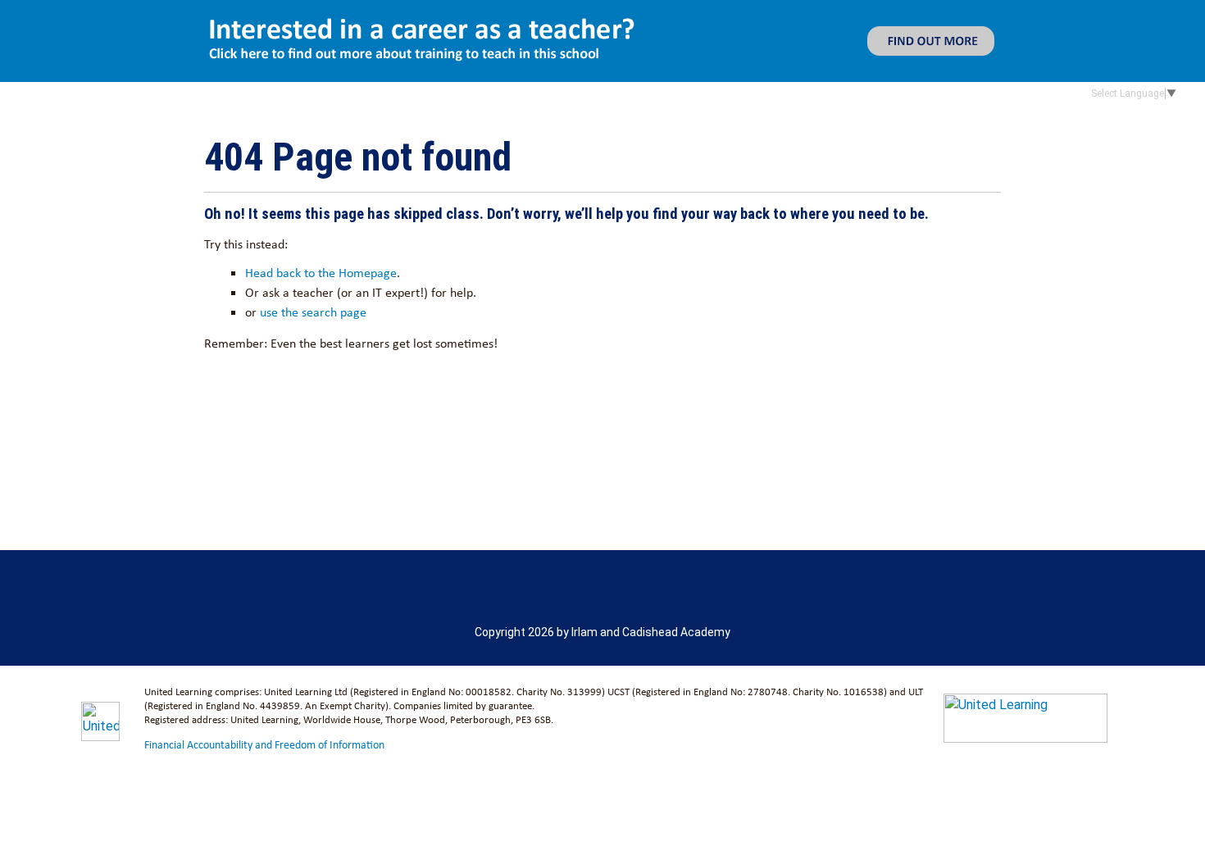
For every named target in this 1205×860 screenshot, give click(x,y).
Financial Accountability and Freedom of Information (264, 744)
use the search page (313, 312)
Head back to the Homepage (321, 272)
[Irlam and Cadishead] (225, 124)
